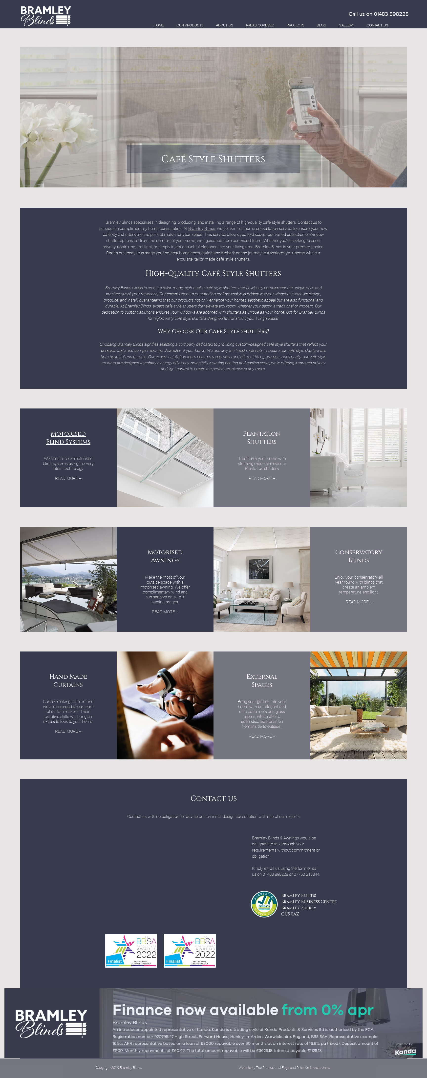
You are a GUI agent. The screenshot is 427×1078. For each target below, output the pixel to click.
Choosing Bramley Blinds (121, 344)
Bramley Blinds (201, 228)
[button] (190, 25)
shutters (234, 312)
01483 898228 (391, 14)
